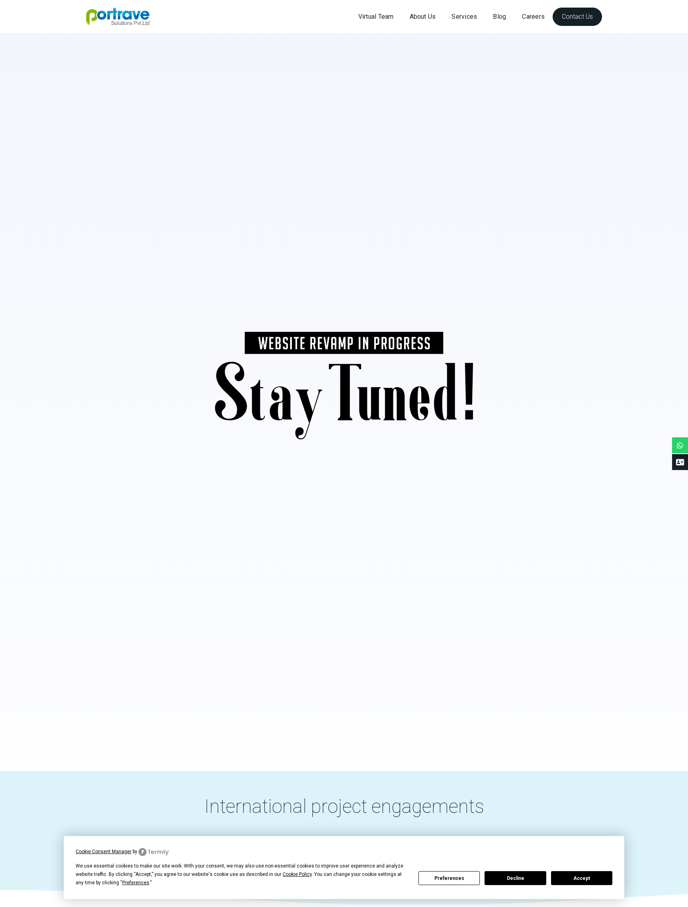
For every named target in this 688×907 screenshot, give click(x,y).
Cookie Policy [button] (297, 874)
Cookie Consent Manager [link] (103, 851)
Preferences (449, 878)
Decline (515, 878)
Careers (533, 16)
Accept (581, 878)
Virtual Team (376, 16)
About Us (423, 16)
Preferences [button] (135, 882)
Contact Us (577, 16)
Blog (499, 16)
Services (464, 16)
